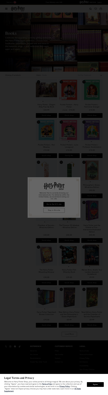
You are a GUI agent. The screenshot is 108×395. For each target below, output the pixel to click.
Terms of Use (47, 384)
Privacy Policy (64, 386)
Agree (95, 384)
